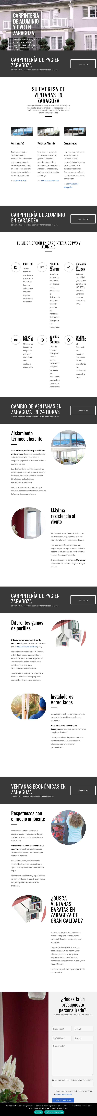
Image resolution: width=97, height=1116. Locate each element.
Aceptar (38, 1112)
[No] (94, 1109)
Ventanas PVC (20, 180)
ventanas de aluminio (50, 180)
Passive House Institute (26, 646)
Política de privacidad (54, 1112)
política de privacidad (64, 1095)
